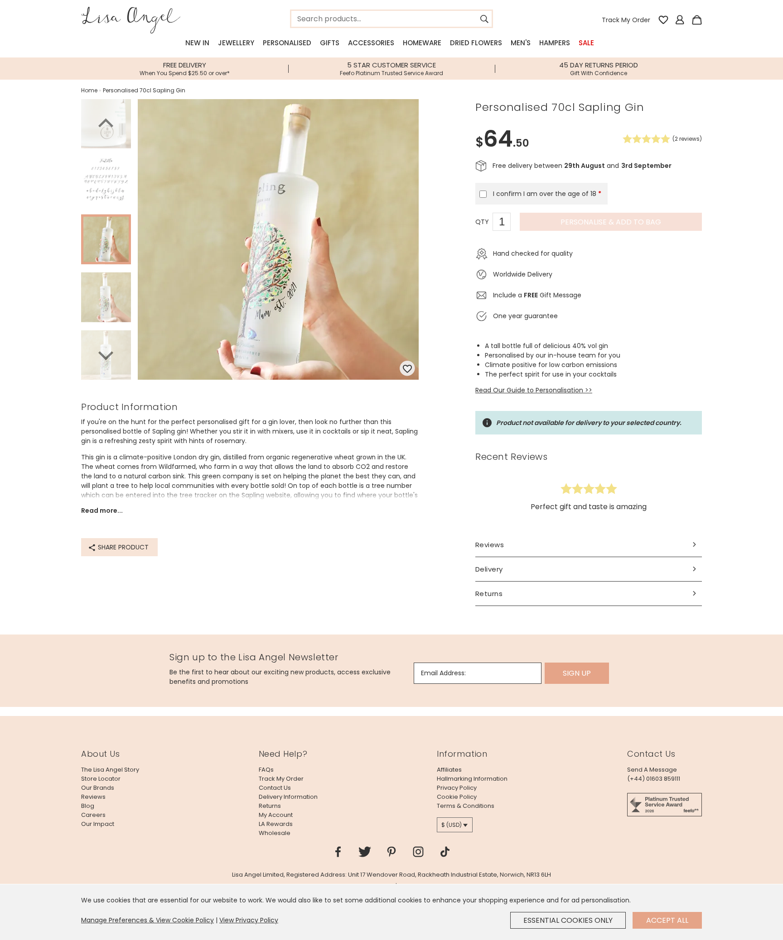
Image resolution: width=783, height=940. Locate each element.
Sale (586, 43)
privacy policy (457, 787)
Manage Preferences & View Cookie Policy (147, 920)
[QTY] (506, 223)
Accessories (371, 43)
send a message (652, 769)
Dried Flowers (476, 43)
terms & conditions (465, 806)
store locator (101, 778)
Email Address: (443, 673)
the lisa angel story (110, 769)
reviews (93, 796)
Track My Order (626, 19)
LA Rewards (276, 824)
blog (87, 806)
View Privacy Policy (248, 920)
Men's (521, 43)
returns (270, 806)
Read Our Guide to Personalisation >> (533, 390)
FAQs (266, 769)
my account (276, 815)
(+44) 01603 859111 (653, 778)
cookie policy (457, 796)
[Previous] (106, 124)
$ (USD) (451, 825)
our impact (97, 824)
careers (93, 815)
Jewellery (236, 43)
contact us (275, 787)
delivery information (288, 796)
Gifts (329, 43)
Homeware (422, 43)
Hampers (554, 43)
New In (197, 43)
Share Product (122, 547)
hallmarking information (472, 778)
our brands (97, 787)
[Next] (106, 354)
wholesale (274, 833)
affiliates (449, 769)
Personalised (287, 43)
